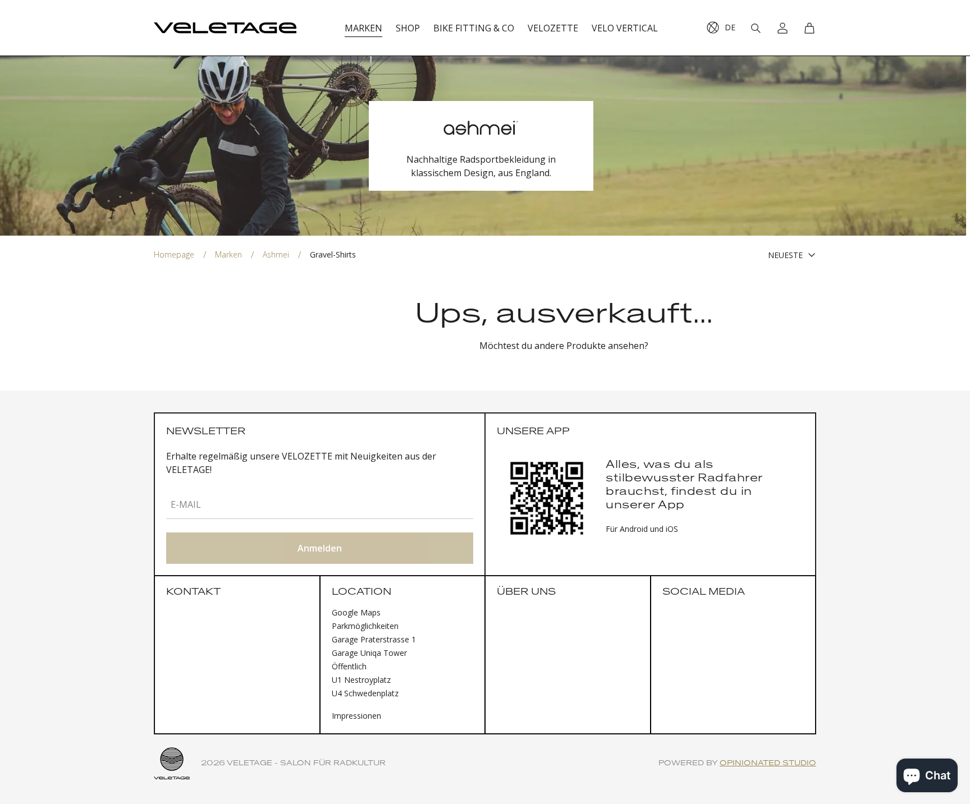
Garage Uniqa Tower (369, 652)
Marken (228, 254)
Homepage (174, 254)
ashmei (276, 254)
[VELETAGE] (225, 28)
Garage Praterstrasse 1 (374, 639)
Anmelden (320, 548)
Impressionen (356, 715)
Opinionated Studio (768, 763)
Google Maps (356, 612)
